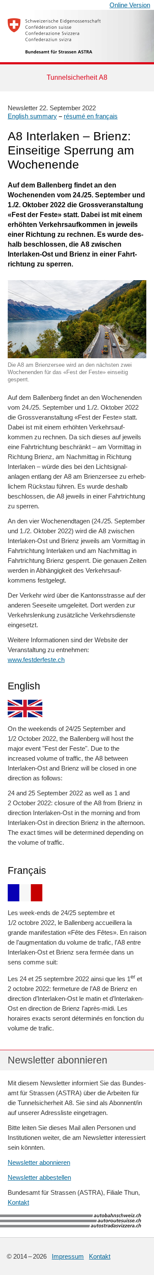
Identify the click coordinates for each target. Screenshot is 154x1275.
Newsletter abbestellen (39, 1177)
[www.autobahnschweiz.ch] (44, 1226)
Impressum (68, 1256)
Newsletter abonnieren (39, 1162)
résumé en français (91, 116)
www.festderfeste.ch (36, 659)
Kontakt (18, 1202)
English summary (32, 116)
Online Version (130, 5)
